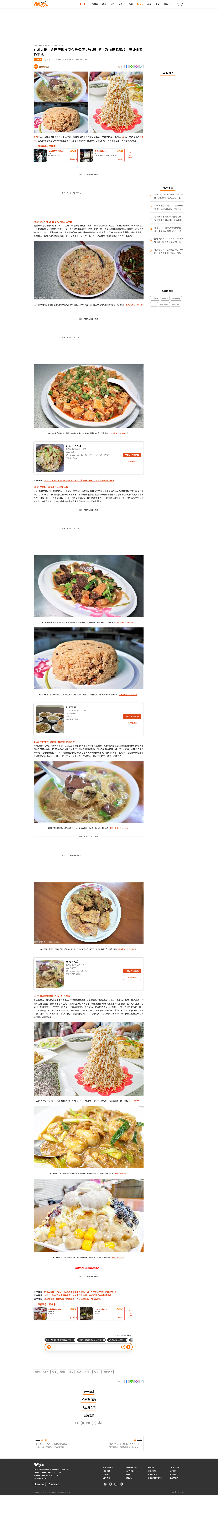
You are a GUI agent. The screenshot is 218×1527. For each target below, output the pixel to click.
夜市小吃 (62, 45)
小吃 (123, 137)
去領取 (73, 159)
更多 (166, 4)
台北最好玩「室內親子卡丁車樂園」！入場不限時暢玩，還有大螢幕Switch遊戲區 (168, 251)
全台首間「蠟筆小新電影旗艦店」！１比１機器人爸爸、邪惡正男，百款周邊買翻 (168, 229)
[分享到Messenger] (136, 67)
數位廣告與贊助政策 (155, 1478)
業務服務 (151, 1467)
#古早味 (97, 1371)
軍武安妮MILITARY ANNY (118, 433)
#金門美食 (108, 1371)
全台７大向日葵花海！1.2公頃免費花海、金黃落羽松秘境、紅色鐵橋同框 (168, 240)
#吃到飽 (175, 304)
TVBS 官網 (171, 1492)
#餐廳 (54, 1371)
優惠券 (95, 4)
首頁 (35, 45)
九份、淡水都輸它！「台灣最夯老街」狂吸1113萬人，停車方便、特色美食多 (168, 207)
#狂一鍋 (155, 298)
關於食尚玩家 (108, 1467)
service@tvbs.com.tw (50, 1475)
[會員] (182, 4)
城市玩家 (81, 4)
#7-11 (154, 304)
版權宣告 (129, 1478)
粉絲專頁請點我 (72, 719)
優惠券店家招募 (131, 1467)
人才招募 (106, 1474)
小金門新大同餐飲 (73, 973)
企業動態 (106, 1478)
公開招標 (173, 1471)
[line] (116, 1484)
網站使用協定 (152, 1474)
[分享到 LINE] (131, 67)
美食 (121, 4)
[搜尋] (177, 4)
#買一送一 (176, 298)
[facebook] (105, 1484)
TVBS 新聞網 (180, 1492)
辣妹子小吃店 (71, 457)
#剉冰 (79, 1371)
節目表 (128, 1474)
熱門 (112, 4)
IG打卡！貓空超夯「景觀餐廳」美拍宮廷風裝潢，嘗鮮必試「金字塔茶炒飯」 (78, 1295)
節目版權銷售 (175, 1467)
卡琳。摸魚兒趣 (133, 1101)
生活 (158, 4)
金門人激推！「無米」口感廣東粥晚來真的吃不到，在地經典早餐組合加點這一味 (80, 1291)
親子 (149, 4)
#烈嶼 (45, 1371)
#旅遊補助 (164, 304)
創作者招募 (130, 1471)
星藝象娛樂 (174, 1478)
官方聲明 (173, 1474)
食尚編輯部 (44, 66)
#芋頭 (87, 1371)
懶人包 (140, 4)
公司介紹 (106, 1471)
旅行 (131, 4)
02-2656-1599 (50, 1478)
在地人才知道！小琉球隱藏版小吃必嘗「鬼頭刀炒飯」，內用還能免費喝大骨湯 (79, 480)
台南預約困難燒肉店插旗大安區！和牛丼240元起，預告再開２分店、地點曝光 (169, 218)
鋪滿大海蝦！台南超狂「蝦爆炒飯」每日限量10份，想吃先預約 (72, 1298)
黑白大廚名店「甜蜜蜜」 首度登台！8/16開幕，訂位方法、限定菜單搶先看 (168, 196)
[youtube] (110, 1484)
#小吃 (70, 1371)
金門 (36, 137)
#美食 (62, 1371)
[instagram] (121, 1484)
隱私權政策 (152, 1471)
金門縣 (47, 45)
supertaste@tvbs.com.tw (51, 1472)
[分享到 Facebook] (126, 67)
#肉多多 (165, 298)
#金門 (37, 1371)
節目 (104, 4)
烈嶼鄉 (54, 45)
